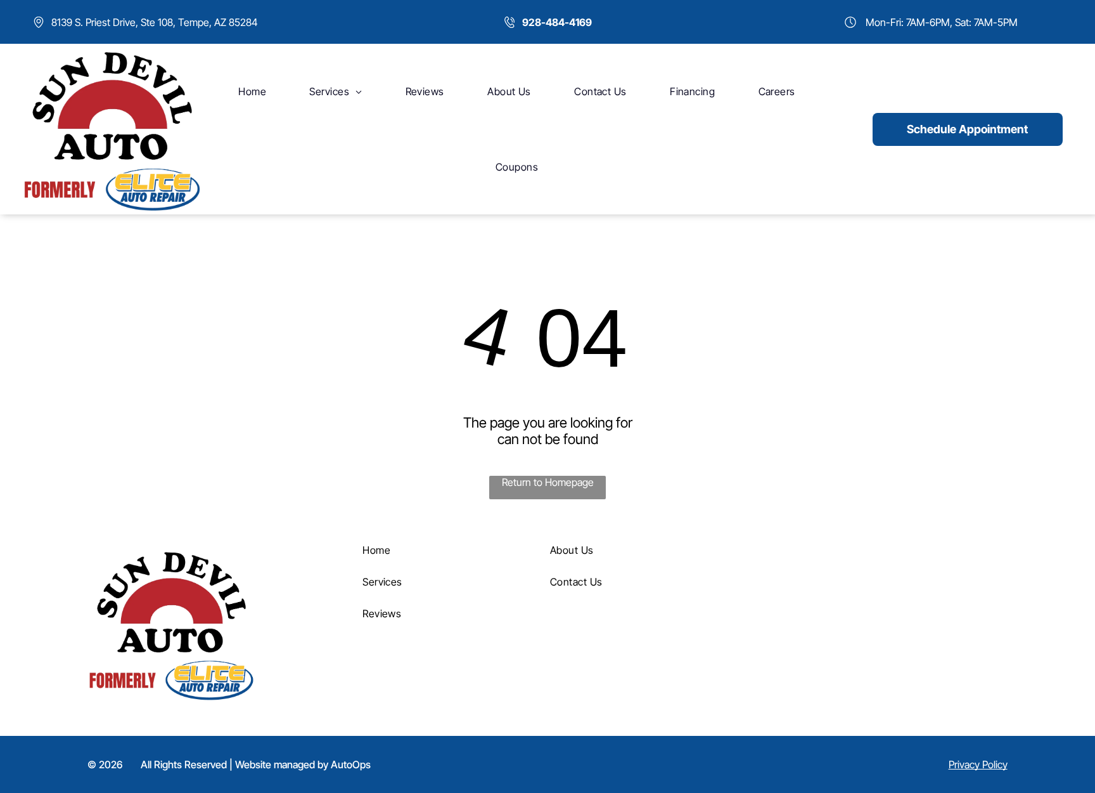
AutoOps (351, 764)
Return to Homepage (548, 482)
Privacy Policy (978, 764)
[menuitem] (252, 91)
